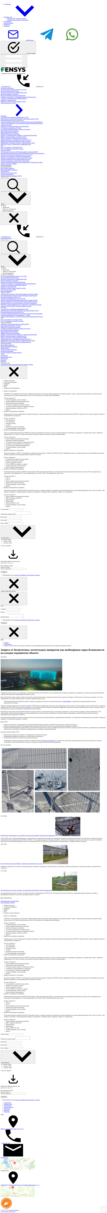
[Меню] (14, 60)
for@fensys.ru (4, 1157)
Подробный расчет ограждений (10, 364)
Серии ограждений (6, 125)
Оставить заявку (31, 53)
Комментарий (5, 617)
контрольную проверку (48, 740)
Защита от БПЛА (5, 150)
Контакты (7, 26)
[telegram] (46, 40)
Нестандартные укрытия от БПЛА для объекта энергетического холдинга (22, 863)
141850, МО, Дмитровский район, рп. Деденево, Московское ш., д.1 (20, 1185)
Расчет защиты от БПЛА (26, 364)
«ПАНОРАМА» (66, 701)
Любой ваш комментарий (8, 514)
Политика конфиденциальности (8, 1211)
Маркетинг (7, 24)
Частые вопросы (8, 23)
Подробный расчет (6, 238)
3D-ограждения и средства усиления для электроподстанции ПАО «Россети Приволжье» (26, 890)
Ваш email (3, 520)
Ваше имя (3, 517)
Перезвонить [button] (39, 86)
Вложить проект (5, 567)
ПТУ (2, 146)
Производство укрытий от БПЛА (16, 18)
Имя (2, 606)
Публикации (7, 21)
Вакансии (7, 1111)
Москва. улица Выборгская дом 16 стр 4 (12, 1129)
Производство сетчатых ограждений (17, 20)
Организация (4, 509)
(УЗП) (28, 706)
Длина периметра (6, 569)
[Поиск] (14, 185)
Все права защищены (14, 1210)
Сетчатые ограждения (7, 88)
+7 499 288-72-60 (5, 86)
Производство (8, 17)
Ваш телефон (4, 523)
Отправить (4, 572)
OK (2, 639)
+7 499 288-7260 (5, 1143)
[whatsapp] (71, 40)
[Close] (14, 218)
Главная (6, 642)
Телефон (3, 609)
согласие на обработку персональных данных (27, 575)
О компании (7, 4)
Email (2, 612)
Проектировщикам (6, 165)
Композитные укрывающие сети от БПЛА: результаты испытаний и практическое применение (28, 835)
